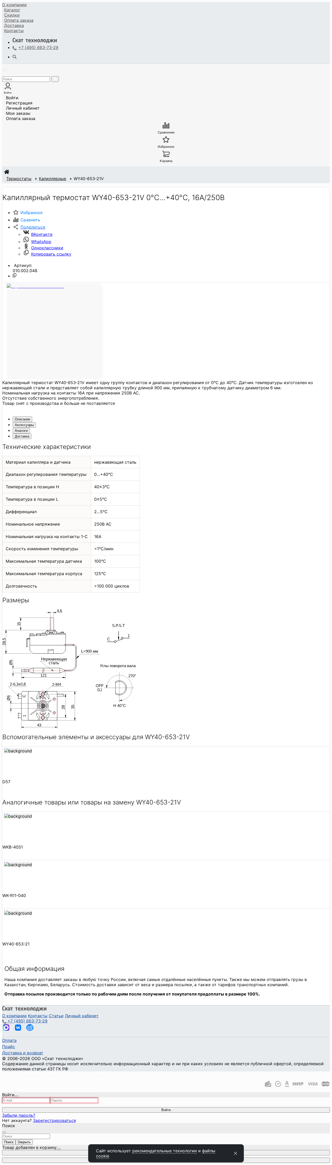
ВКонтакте (41, 234)
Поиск (8, 1142)
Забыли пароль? (18, 1115)
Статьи (56, 1015)
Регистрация (19, 102)
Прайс (8, 1046)
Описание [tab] (22, 419)
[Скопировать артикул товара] (14, 275)
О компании (14, 4)
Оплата (18, 20)
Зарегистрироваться (54, 1120)
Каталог (12, 9)
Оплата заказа (20, 118)
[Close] (17, 1096)
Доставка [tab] (22, 436)
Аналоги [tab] (21, 431)
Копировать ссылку (51, 254)
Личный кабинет (23, 108)
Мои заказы (18, 113)
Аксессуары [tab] (24, 425)
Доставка (14, 25)
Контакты (14, 30)
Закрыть (24, 1142)
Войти (12, 97)
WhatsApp (41, 241)
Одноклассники (47, 247)
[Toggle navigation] (4, 69)
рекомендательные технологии (164, 1150)
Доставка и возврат (22, 1052)
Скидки (12, 15)
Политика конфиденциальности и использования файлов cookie (68, 1078)
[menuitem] (14, 4)
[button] (29, 227)
